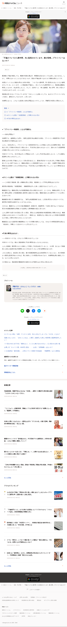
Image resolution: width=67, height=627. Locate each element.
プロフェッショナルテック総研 (9, 613)
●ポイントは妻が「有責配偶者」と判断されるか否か (23, 115)
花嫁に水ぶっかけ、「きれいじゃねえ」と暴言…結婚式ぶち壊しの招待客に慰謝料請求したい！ (32, 339)
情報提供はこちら (9, 372)
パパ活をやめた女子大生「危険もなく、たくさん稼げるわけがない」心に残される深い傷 (32, 344)
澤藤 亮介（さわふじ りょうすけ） (27, 286)
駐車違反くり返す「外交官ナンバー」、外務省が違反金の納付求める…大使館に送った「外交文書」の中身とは (29, 524)
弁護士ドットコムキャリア (43, 610)
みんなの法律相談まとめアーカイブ (10, 616)
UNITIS (23, 616)
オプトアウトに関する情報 (50, 600)
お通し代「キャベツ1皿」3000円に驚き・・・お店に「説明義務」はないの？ (28, 347)
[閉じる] (65, 12)
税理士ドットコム (6, 610)
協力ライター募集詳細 (11, 366)
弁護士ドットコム (7, 8)
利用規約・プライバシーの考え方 (38, 597)
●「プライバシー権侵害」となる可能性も (20, 112)
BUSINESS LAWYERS (28, 610)
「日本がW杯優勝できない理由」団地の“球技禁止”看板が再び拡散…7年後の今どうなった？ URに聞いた (28, 466)
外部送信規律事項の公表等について (10, 600)
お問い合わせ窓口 (24, 597)
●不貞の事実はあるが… (14, 118)
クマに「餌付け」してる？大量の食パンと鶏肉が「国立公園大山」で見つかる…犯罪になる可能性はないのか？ (29, 541)
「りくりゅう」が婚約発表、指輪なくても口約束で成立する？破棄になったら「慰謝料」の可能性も (28, 409)
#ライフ (7, 69)
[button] (44, 311)
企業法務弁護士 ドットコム (39, 613)
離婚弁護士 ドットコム (54, 613)
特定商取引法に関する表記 (28, 600)
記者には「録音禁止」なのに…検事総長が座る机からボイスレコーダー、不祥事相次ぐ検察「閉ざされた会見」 (28, 554)
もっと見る (7, 478)
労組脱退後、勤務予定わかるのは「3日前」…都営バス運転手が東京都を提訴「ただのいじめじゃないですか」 (28, 392)
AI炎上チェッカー (32, 616)
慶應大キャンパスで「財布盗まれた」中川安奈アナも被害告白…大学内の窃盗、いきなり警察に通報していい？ (28, 440)
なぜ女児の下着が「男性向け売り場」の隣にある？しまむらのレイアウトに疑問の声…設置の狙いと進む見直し (29, 493)
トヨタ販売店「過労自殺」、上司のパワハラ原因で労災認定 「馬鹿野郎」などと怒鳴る (32, 351)
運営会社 (39, 600)
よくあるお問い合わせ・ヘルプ (9, 597)
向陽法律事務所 (17, 288)
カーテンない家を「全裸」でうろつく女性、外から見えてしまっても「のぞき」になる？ (32, 334)
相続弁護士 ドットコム (25, 613)
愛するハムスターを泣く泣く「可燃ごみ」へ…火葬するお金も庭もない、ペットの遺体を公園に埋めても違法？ (28, 453)
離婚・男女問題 (17, 8)
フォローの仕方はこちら (33, 13)
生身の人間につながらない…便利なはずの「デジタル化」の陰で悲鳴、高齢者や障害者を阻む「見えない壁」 (28, 422)
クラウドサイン (17, 610)
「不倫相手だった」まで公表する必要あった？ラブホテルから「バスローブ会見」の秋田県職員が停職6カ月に (29, 511)
